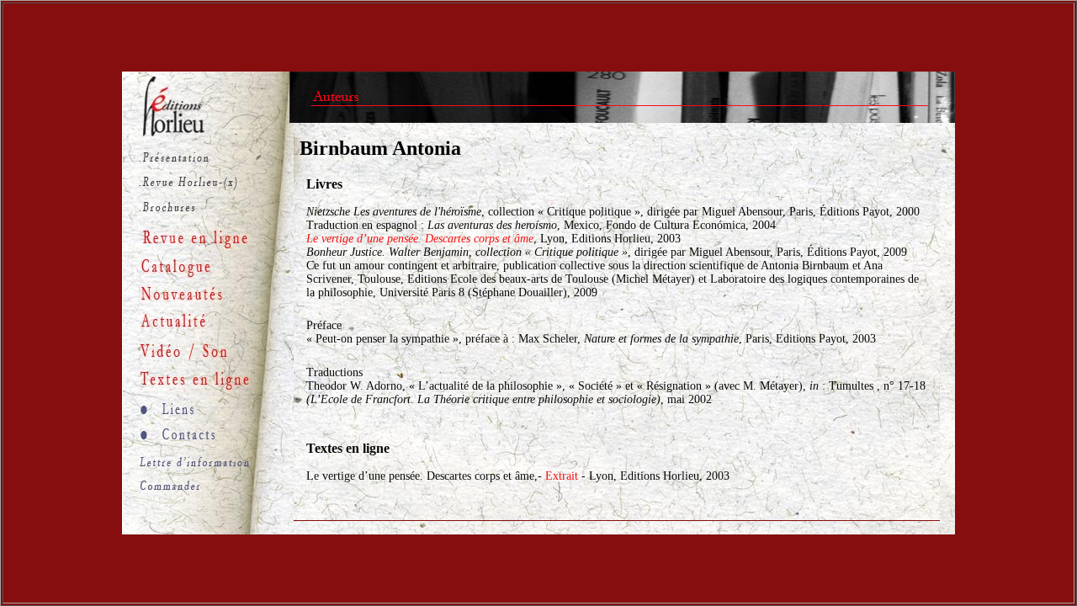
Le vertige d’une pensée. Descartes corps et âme (419, 238)
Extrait (563, 476)
